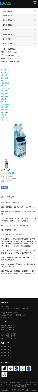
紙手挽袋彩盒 (7, 44)
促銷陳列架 (5, 104)
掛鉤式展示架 (7, 15)
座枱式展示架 (7, 20)
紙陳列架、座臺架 (7, 325)
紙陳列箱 (4, 96)
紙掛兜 (3, 102)
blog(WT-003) (6, 353)
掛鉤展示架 (5, 83)
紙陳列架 (4, 75)
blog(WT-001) (6, 347)
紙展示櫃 (4, 94)
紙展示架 (4, 80)
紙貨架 (3, 86)
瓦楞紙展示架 (6, 88)
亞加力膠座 (27, 384)
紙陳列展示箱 (7, 34)
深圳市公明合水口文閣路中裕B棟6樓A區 (15, 309)
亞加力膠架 (8, 384)
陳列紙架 (4, 78)
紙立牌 (3, 99)
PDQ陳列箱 (27, 383)
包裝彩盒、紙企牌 (7, 330)
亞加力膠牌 (17, 384)
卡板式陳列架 (7, 25)
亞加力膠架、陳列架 (8, 334)
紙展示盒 (4, 110)
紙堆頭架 (4, 107)
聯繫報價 (5, 187)
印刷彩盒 (4, 118)
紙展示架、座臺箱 (7, 328)
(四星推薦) (11, 173)
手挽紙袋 (4, 120)
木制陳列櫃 (22, 386)
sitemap (33, 390)
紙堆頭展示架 (7, 30)
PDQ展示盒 (5, 73)
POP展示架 (5, 70)
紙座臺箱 (4, 112)
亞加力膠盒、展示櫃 (8, 338)
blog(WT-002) (6, 350)
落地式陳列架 (7, 11)
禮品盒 (3, 115)
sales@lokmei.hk (12, 58)
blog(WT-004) (6, 356)
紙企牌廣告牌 (7, 39)
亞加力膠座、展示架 (8, 336)
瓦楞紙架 (4, 91)
